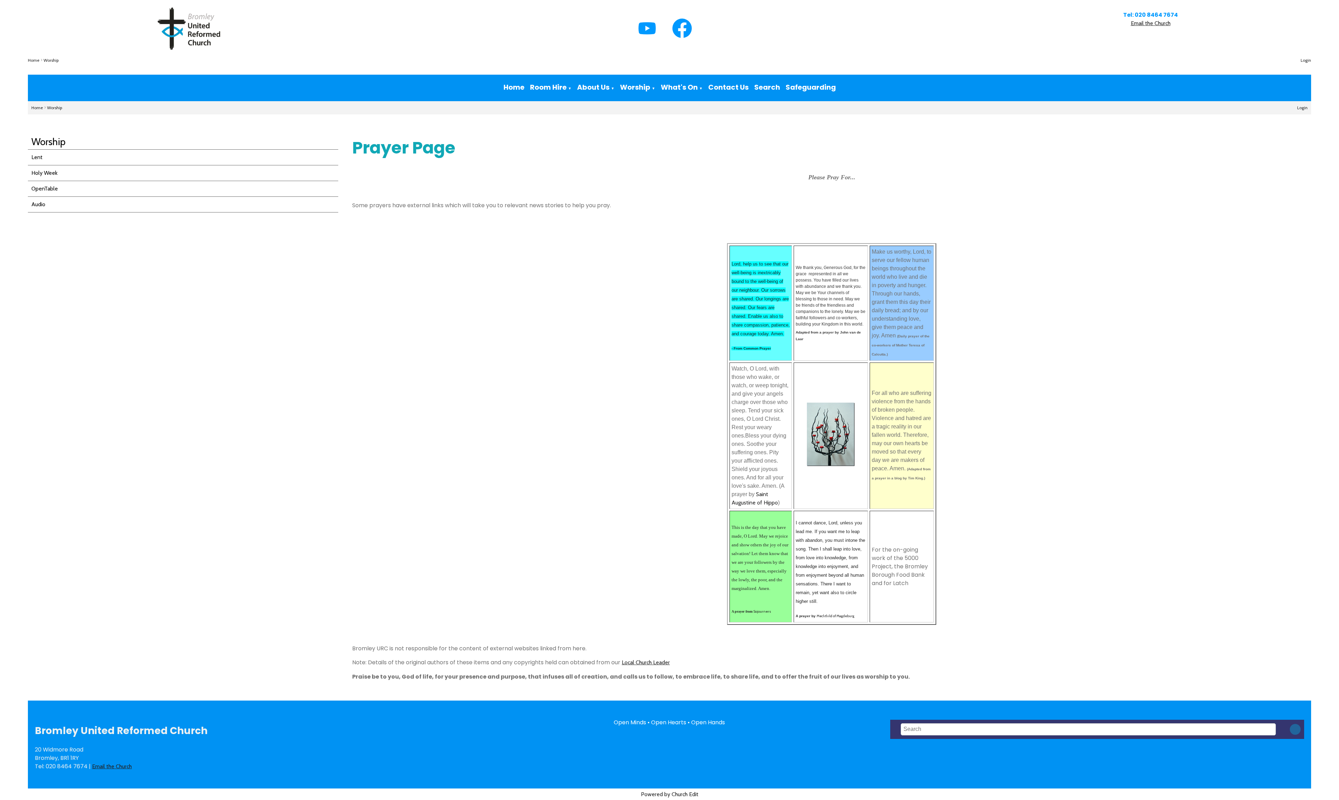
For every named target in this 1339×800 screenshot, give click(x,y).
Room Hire (548, 87)
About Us (593, 87)
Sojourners (762, 611)
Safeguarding (811, 87)
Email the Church (1151, 23)
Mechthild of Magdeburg (835, 616)
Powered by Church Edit (669, 794)
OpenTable (44, 188)
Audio (38, 204)
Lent (37, 157)
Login (1306, 60)
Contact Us (728, 87)
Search (767, 87)
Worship (51, 60)
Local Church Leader (646, 662)
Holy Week (44, 173)
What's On (679, 87)
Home (33, 60)
